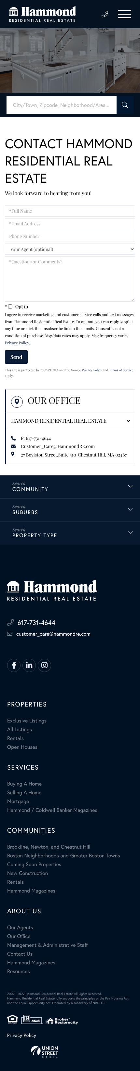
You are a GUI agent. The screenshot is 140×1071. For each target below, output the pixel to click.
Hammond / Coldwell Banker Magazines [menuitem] (52, 810)
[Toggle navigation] (124, 14)
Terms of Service (121, 370)
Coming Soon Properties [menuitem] (34, 864)
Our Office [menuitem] (19, 936)
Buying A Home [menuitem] (24, 783)
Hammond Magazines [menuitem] (31, 890)
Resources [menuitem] (18, 971)
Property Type (34, 535)
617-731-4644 (105, 14)
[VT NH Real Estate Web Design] (70, 1052)
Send (16, 356)
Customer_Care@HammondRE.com (58, 446)
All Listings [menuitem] (19, 729)
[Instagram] (44, 665)
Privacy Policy (17, 343)
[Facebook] (14, 665)
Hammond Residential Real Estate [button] (58, 420)
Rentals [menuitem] (15, 738)
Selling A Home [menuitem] (24, 792)
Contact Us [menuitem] (20, 953)
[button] (125, 105)
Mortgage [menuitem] (18, 801)
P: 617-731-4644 (36, 438)
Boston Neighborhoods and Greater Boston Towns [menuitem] (63, 855)
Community (30, 489)
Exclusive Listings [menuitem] (27, 720)
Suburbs (25, 512)
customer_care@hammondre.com (53, 633)
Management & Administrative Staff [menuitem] (47, 945)
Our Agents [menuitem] (20, 927)
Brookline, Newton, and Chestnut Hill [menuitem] (49, 846)
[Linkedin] (29, 665)
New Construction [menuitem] (27, 873)
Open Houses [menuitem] (22, 747)
